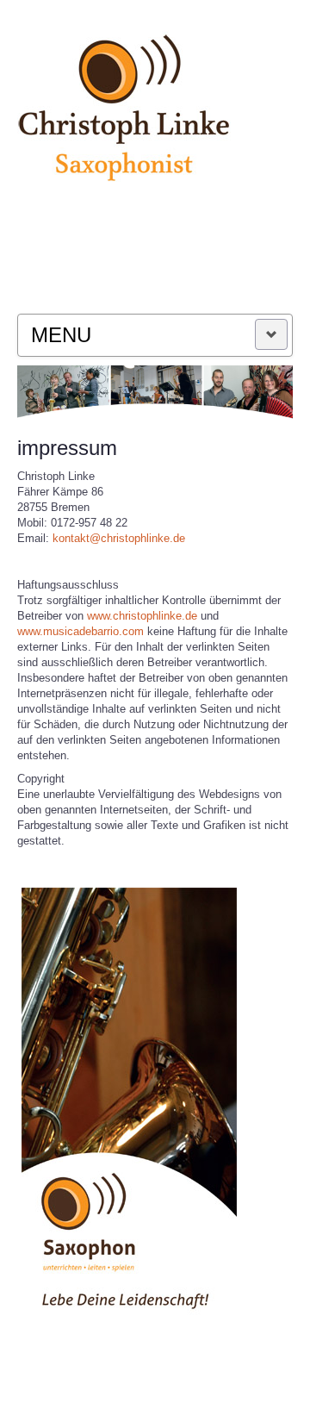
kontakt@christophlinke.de (119, 538)
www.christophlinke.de (142, 615)
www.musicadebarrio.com (82, 631)
